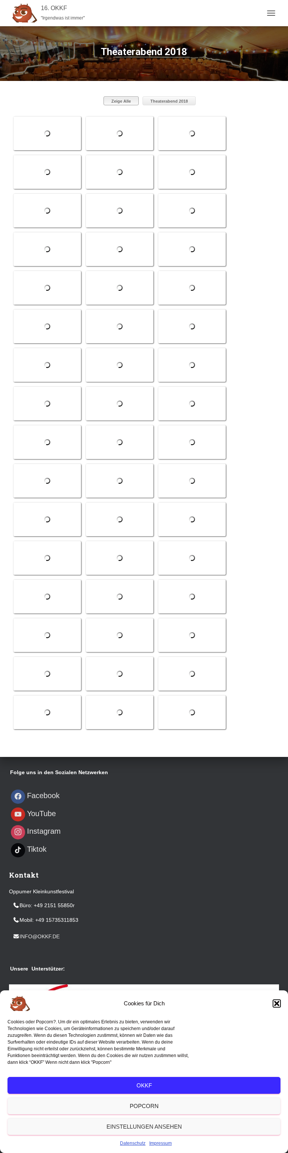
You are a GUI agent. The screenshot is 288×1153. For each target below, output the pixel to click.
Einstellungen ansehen (144, 1126)
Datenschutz (133, 1143)
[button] (276, 1003)
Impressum (160, 1143)
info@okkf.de (40, 936)
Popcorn (144, 1106)
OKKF (144, 1085)
